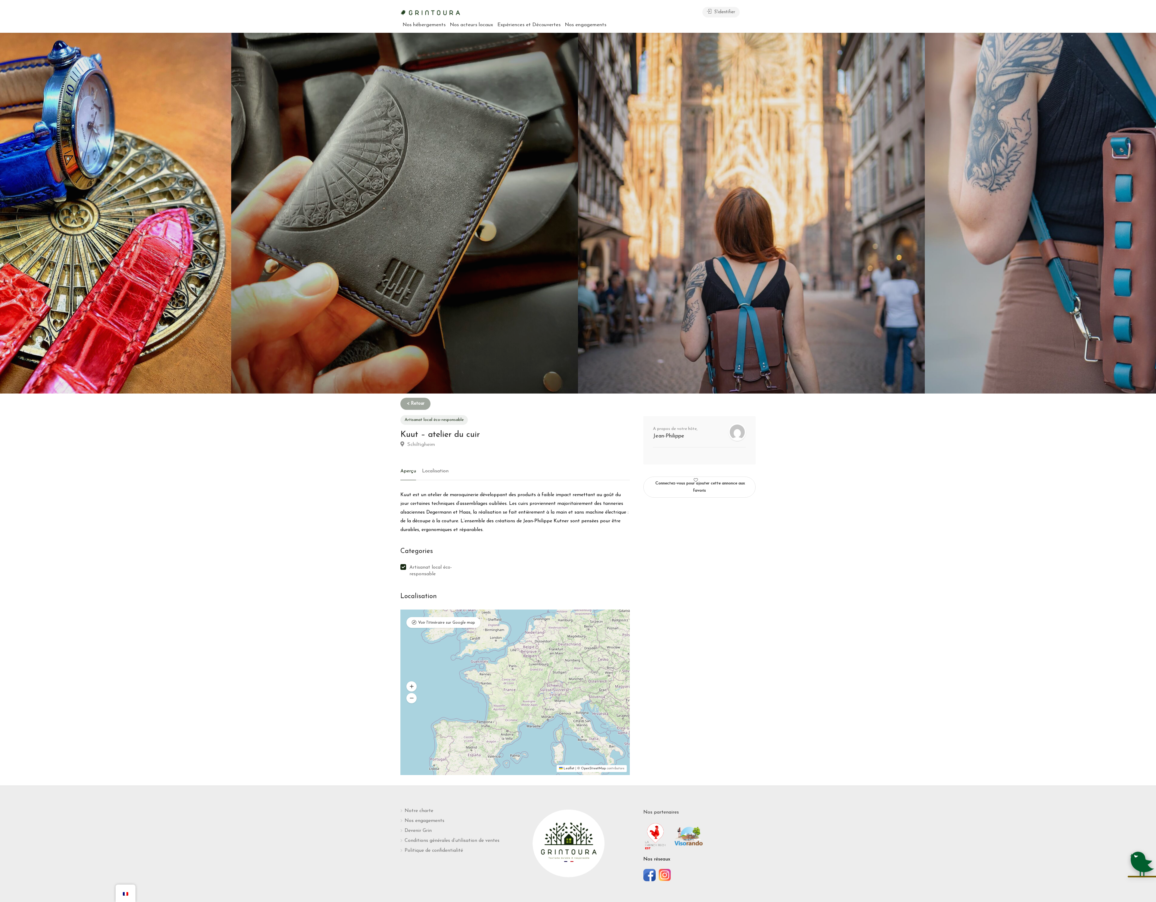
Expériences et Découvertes (529, 24)
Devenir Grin (418, 830)
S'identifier (724, 12)
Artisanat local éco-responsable (434, 420)
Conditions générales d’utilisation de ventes (452, 840)
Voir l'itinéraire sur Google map (446, 623)
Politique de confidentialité (434, 850)
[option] (751, 213)
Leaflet (568, 768)
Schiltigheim (420, 444)
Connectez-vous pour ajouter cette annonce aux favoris (700, 487)
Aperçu (408, 471)
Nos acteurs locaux (471, 24)
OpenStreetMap (593, 768)
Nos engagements (585, 24)
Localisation (435, 471)
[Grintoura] (430, 12)
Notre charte (419, 810)
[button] (411, 686)
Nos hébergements (424, 24)
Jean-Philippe (668, 436)
